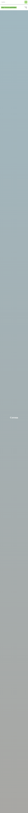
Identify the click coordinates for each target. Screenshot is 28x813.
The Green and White (8, 7)
